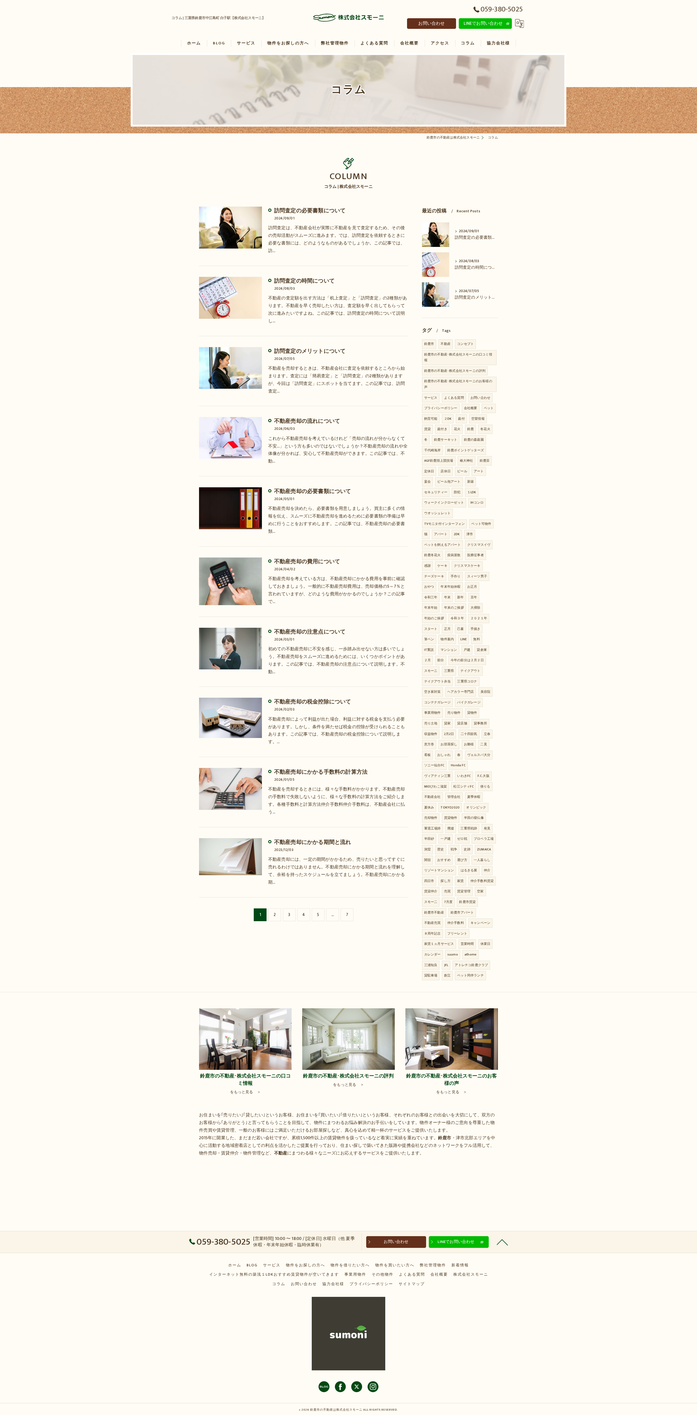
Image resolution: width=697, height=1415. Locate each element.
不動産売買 (432, 923)
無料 (476, 639)
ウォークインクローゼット (444, 502)
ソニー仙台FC (434, 765)
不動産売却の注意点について (310, 631)
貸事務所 (480, 723)
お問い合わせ (431, 23)
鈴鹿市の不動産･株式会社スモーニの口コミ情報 (458, 357)
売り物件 (454, 712)
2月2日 (449, 734)
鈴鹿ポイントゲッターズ (465, 450)
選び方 (462, 860)
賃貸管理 (463, 891)
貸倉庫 (482, 650)
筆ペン (429, 639)
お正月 (472, 586)
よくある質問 (454, 397)
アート (479, 471)
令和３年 (457, 618)
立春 (487, 734)
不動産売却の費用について (307, 561)
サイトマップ (412, 1284)
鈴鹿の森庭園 (474, 439)
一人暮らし (482, 860)
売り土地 (431, 723)
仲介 (487, 870)
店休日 (446, 471)
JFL (446, 965)
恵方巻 (429, 744)
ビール (462, 471)
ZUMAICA (484, 849)
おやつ (429, 586)
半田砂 (429, 838)
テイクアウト (470, 670)
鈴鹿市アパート (462, 912)
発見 (487, 828)
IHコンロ (477, 502)
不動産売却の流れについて (307, 421)
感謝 (427, 565)
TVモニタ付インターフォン (444, 523)
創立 (447, 975)
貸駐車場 (431, 975)
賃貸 (427, 429)
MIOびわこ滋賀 (435, 786)
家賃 (460, 881)
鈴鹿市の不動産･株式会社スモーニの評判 (455, 370)
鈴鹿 (470, 429)
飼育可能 (431, 418)
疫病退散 (454, 555)
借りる (485, 786)
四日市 (429, 881)
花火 (457, 429)
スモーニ (431, 670)
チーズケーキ (434, 576)
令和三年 (431, 597)
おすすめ (444, 860)
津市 (469, 534)
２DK (448, 418)
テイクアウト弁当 (437, 681)
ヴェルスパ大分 (478, 755)
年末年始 (431, 607)
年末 (447, 597)
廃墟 (450, 828)
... (332, 914)
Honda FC (458, 765)
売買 (447, 891)
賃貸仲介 (431, 891)
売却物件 (431, 817)
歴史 (440, 849)
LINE (463, 639)
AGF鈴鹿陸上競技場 (438, 460)
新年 (460, 597)
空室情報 (478, 418)
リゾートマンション (439, 870)
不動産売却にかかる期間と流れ (312, 842)
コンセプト (465, 344)
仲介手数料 (455, 923)
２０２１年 (478, 618)
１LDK (471, 492)
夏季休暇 (474, 797)
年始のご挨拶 (434, 618)
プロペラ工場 (484, 838)
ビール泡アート (448, 481)
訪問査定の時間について (304, 281)
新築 (470, 481)
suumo (452, 954)
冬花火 (485, 429)
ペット (489, 408)
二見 (483, 744)
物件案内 (447, 639)
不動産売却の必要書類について (312, 491)
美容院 (486, 691)
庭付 (461, 418)
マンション (449, 650)
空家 (480, 891)
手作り (456, 576)
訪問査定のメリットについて (310, 351)
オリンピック (476, 807)
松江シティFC (463, 786)
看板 (427, 755)
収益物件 (431, 734)
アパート (440, 534)
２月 (427, 660)
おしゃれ (444, 755)
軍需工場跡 (432, 828)
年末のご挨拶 (454, 607)
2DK (457, 534)
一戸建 (446, 838)
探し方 (446, 881)
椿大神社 (466, 460)
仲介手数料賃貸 (482, 881)
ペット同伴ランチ (470, 975)
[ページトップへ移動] (502, 1241)
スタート (431, 629)
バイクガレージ (468, 702)
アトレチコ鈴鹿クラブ (471, 965)
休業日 (486, 944)
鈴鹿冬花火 (432, 555)
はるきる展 (469, 870)
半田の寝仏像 (474, 817)
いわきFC (464, 776)
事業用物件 (432, 712)
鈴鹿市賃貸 (467, 902)
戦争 (454, 849)
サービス (431, 397)
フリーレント (457, 933)
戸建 (467, 650)
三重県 (449, 670)
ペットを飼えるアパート (442, 544)
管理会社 (454, 797)
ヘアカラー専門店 (460, 691)
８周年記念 (432, 933)
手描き (475, 629)
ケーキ (442, 565)
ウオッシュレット (437, 513)
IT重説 (429, 650)
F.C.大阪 (484, 776)
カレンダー (432, 954)
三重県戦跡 (468, 828)
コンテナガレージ (437, 702)
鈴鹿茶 (485, 460)
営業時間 (467, 944)
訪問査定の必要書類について (310, 210)
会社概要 (470, 408)
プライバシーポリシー (440, 408)
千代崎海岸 (432, 450)
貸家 (447, 723)
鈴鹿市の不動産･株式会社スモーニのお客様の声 (458, 384)
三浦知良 (431, 965)
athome (470, 954)
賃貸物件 (450, 817)
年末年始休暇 (450, 586)
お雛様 (469, 744)
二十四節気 (469, 734)
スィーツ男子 (477, 576)
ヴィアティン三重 (437, 776)
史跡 (467, 849)
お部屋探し (449, 744)
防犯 (457, 492)
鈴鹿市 (429, 344)
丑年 (473, 597)
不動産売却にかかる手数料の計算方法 (321, 772)
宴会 (427, 481)
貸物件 (472, 712)
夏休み (429, 807)
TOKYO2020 (450, 807)
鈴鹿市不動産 (434, 912)
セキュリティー (435, 492)
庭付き (442, 429)
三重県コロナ (467, 681)
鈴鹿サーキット (445, 439)
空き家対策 (432, 691)
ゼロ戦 (462, 838)
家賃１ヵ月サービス (439, 944)
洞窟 (427, 849)
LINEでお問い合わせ (483, 23)
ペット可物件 (481, 523)
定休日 (429, 471)
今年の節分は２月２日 (467, 660)
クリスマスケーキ (467, 565)
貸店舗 (462, 723)
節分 (440, 660)
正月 (447, 629)
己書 (460, 629)
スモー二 (431, 902)
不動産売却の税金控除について (312, 701)
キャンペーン (480, 923)
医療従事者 (475, 555)
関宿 (427, 860)
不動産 (446, 344)
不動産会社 (432, 797)
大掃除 (475, 607)
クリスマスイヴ (478, 544)
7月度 (448, 902)
